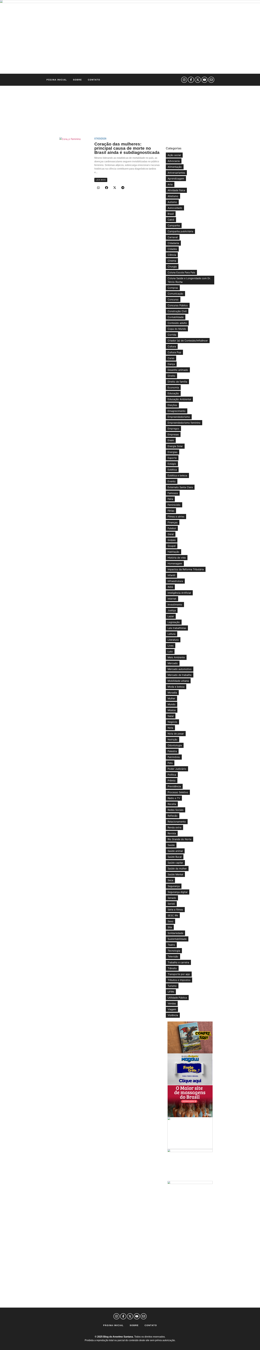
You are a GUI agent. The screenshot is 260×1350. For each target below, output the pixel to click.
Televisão (173, 956)
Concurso (173, 299)
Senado (172, 897)
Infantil (171, 575)
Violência (173, 1015)
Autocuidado (175, 207)
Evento (172, 481)
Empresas (173, 434)
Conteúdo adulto (177, 322)
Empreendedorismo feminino (184, 422)
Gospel (172, 545)
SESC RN (173, 915)
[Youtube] (204, 80)
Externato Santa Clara (180, 487)
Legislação (174, 622)
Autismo (172, 202)
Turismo (172, 985)
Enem (171, 440)
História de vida (177, 557)
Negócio (172, 721)
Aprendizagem (176, 178)
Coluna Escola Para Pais (181, 272)
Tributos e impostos (179, 979)
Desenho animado (178, 369)
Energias (172, 452)
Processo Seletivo (178, 792)
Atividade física (176, 190)
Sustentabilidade (177, 938)
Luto (170, 651)
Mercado (173, 663)
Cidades (172, 248)
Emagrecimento (177, 410)
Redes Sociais (175, 809)
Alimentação (175, 166)
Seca (170, 880)
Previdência (174, 786)
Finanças (173, 522)
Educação (173, 393)
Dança (171, 364)
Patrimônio (174, 757)
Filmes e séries (176, 516)
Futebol (172, 528)
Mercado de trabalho (180, 674)
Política (172, 774)
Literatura (173, 639)
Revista (172, 833)
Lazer (171, 616)
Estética (172, 469)
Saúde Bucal (175, 856)
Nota (170, 727)
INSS (170, 586)
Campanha (174, 225)
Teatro (171, 944)
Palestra (172, 751)
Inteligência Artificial (179, 592)
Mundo (171, 704)
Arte (170, 184)
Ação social (174, 155)
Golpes (172, 540)
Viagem (172, 1009)
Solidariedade (175, 933)
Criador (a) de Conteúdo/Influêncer (188, 340)
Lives (170, 645)
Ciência (172, 254)
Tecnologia (174, 950)
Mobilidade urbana (178, 680)
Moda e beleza (176, 686)
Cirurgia (172, 266)
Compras (173, 287)
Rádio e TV (174, 798)
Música (172, 710)
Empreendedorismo (179, 416)
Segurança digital (177, 891)
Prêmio (172, 780)
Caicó (171, 219)
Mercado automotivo (180, 669)
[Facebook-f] (191, 80)
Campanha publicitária (180, 231)
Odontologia (175, 745)
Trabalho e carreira (178, 962)
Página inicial (56, 80)
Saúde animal (175, 850)
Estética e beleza (177, 475)
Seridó (171, 903)
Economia (173, 387)
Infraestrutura (175, 581)
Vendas (172, 1003)
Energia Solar (175, 446)
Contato (94, 80)
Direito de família (177, 381)
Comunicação (175, 293)
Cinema (172, 260)
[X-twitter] (198, 80)
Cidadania (173, 243)
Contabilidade (176, 317)
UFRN (171, 991)
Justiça (172, 610)
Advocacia (174, 160)
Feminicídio (174, 504)
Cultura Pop (174, 352)
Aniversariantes (176, 172)
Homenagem (175, 563)
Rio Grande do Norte (179, 839)
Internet (172, 598)
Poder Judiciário (177, 768)
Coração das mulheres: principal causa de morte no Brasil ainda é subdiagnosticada (126, 148)
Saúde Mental (175, 874)
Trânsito (172, 968)
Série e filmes (175, 909)
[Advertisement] (130, 108)
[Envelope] (211, 80)
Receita (172, 803)
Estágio (172, 463)
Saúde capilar (175, 862)
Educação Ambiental (179, 399)
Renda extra (174, 827)
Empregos (173, 428)
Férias (171, 510)
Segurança (174, 886)
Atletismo (173, 196)
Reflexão (173, 815)
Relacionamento (177, 821)
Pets (170, 762)
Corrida (172, 334)
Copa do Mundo (177, 328)
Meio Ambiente (176, 657)
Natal (171, 715)
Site (170, 927)
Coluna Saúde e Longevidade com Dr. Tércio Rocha (189, 280)
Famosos (173, 493)
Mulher (171, 698)
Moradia (172, 692)
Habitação (173, 551)
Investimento (175, 604)
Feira (170, 498)
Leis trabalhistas (177, 627)
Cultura (172, 346)
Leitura (171, 633)
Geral (171, 534)
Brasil (171, 213)
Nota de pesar (176, 733)
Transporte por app (179, 974)
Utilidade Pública (177, 997)
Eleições (172, 405)
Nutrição (172, 739)
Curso (171, 358)
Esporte (172, 457)
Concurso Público (178, 305)
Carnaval (173, 237)
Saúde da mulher (177, 868)
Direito (171, 375)
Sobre (77, 80)
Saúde (171, 845)
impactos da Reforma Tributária (186, 569)
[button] (98, 188)
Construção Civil (177, 311)
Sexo (170, 921)
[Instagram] (184, 80)
